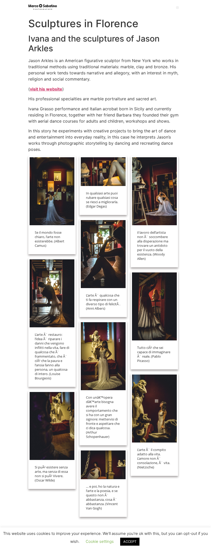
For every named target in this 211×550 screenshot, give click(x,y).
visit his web (42, 89)
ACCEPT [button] (129, 541)
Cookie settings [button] (100, 541)
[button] (177, 7)
